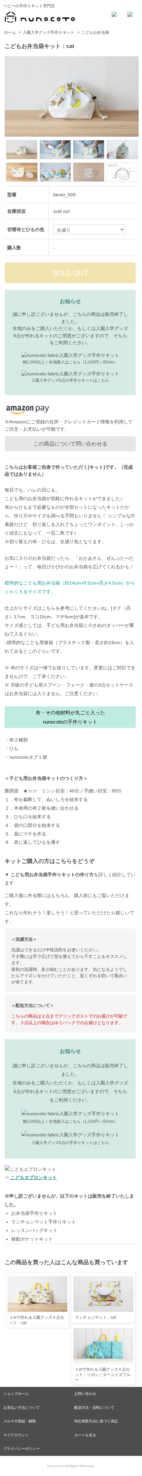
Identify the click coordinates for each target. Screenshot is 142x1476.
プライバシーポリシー (21, 1449)
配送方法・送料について (94, 1407)
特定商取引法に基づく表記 (96, 1421)
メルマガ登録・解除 (19, 1421)
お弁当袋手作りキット (34, 1213)
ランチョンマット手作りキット (43, 1221)
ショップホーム (16, 1394)
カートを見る (85, 1435)
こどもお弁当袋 (95, 32)
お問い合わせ (85, 1394)
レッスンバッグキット (34, 1230)
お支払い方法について (21, 1407)
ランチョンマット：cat (95, 1317)
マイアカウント (16, 1435)
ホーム (10, 32)
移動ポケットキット (32, 1239)
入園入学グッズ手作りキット (48, 32)
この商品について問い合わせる (70, 444)
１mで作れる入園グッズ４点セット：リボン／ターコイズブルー (102, 1374)
